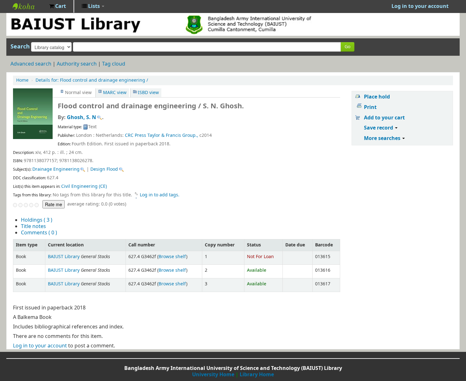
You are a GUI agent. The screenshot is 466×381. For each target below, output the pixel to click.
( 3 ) (36, 220)
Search (20, 46)
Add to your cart (384, 118)
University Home (213, 374)
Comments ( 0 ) (39, 233)
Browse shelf (172, 256)
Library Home (257, 374)
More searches (383, 138)
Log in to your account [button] (420, 6)
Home (22, 80)
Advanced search (30, 64)
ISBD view (148, 92)
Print (370, 107)
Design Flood (104, 169)
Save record (379, 128)
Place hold (377, 97)
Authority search (77, 64)
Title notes (33, 226)
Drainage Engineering (56, 169)
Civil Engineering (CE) (84, 186)
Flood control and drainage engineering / (92, 80)
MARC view (114, 92)
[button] (57, 6)
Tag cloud (113, 64)
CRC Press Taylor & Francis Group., (161, 135)
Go (347, 46)
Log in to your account (40, 346)
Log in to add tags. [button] (159, 195)
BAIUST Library (28, 6)
